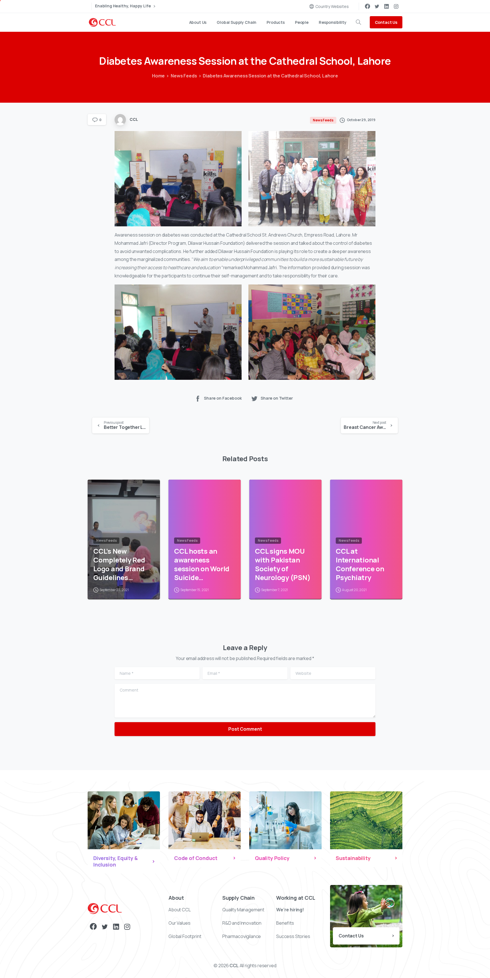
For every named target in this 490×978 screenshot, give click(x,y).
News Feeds (184, 76)
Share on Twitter (277, 398)
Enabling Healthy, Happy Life (123, 6)
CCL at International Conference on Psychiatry (360, 564)
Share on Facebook (223, 398)
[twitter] (377, 6)
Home (158, 76)
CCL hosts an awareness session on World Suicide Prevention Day (201, 564)
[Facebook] (367, 6)
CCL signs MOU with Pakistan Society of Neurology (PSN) (282, 564)
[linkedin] (386, 6)
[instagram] (396, 6)
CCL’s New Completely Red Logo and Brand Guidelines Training (119, 564)
